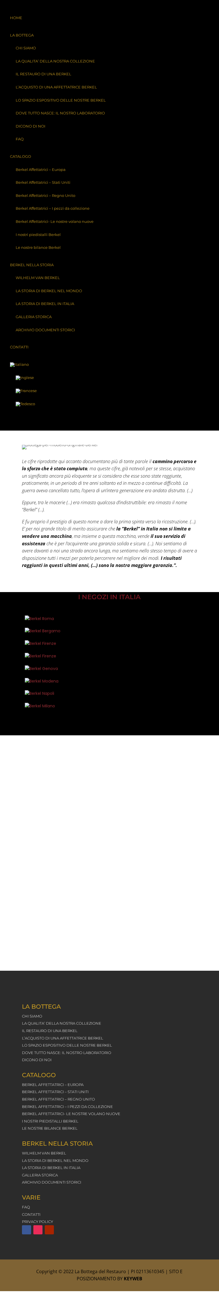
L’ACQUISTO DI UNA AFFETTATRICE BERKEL (56, 87)
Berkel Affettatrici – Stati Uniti (43, 182)
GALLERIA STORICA (34, 316)
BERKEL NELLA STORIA (32, 265)
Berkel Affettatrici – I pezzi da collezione (53, 208)
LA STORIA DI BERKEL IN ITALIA (45, 303)
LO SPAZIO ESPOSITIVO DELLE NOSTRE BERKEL (61, 100)
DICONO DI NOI (30, 126)
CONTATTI (19, 347)
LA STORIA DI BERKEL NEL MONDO (49, 290)
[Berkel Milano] (51, 706)
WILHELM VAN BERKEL (38, 277)
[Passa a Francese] (109, 390)
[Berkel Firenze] (51, 643)
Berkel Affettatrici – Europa (41, 169)
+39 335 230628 (113, 864)
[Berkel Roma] (51, 618)
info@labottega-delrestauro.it (102, 946)
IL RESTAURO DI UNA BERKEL (43, 74)
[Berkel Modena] (51, 681)
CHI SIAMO (26, 48)
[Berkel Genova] (51, 668)
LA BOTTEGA (22, 35)
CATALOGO (20, 156)
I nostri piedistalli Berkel (38, 234)
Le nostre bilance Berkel (38, 247)
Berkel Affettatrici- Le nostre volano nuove (55, 221)
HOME (16, 17)
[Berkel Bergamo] (51, 631)
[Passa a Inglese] (109, 377)
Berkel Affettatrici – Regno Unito (45, 195)
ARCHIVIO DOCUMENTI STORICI (45, 330)
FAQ (20, 139)
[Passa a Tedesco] (109, 404)
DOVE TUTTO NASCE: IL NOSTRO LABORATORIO (60, 113)
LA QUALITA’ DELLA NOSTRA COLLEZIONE (55, 61)
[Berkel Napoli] (51, 693)
